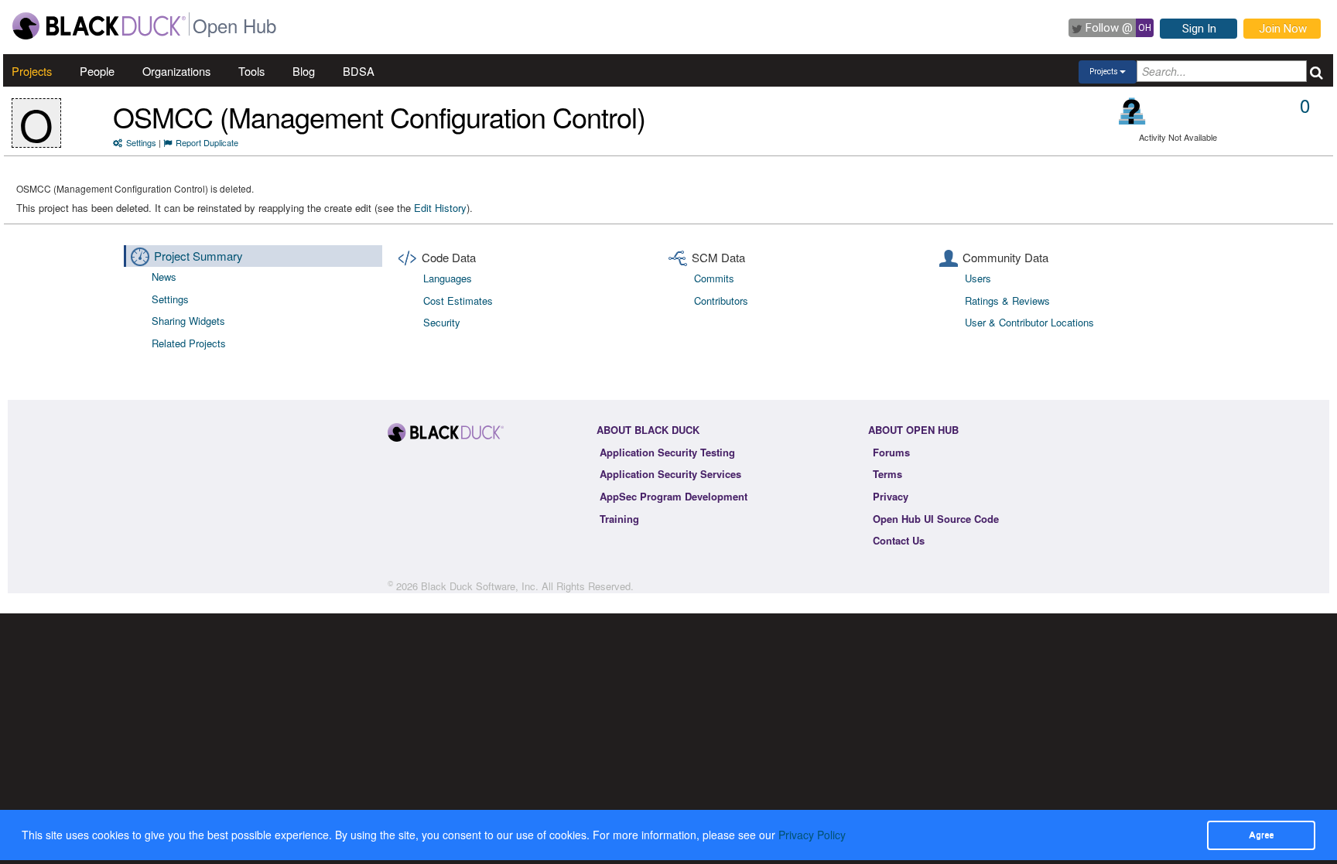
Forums (891, 452)
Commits (714, 278)
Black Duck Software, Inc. (480, 586)
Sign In (1199, 29)
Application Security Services (670, 473)
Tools (251, 71)
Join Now (1283, 29)
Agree (1261, 834)
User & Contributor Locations (1029, 322)
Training (619, 518)
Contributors (721, 300)
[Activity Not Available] (1132, 111)
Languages (447, 278)
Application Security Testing (667, 452)
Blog (303, 71)
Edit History (440, 207)
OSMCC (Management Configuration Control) (379, 116)
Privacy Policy (812, 834)
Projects (32, 71)
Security (441, 322)
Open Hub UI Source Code (936, 518)
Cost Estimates (458, 300)
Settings (141, 142)
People (97, 71)
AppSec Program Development (673, 496)
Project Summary (198, 256)
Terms (887, 473)
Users (978, 278)
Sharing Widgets (188, 320)
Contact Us (899, 540)
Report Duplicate (207, 142)
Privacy (890, 496)
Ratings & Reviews (1007, 300)
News (164, 276)
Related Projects (189, 343)
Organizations (176, 71)
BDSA (358, 71)
